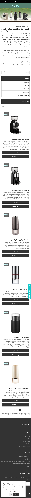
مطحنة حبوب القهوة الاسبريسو (20, 190)
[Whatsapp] (28, 466)
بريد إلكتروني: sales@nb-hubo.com (22, 459)
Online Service (29, 294)
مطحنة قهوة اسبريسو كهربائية (21, 337)
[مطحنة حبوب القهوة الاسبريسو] (15, 175)
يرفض (16, 494)
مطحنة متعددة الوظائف (23, 95)
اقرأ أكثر (16, 152)
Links (28, 495)
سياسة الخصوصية (13, 491)
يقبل (11, 494)
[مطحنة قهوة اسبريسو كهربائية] (15, 322)
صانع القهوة (25, 85)
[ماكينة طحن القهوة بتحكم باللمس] (15, 225)
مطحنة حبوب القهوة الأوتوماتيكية (20, 139)
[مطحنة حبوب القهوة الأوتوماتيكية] (15, 124)
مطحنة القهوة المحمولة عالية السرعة (19, 388)
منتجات (23, 26)
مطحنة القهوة (25, 88)
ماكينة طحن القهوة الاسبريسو (21, 289)
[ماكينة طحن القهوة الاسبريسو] (15, 274)
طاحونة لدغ (25, 92)
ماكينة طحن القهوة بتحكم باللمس (20, 240)
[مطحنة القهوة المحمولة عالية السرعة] (15, 373)
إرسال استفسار (15, 156)
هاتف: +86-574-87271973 (24, 456)
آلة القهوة (26, 82)
